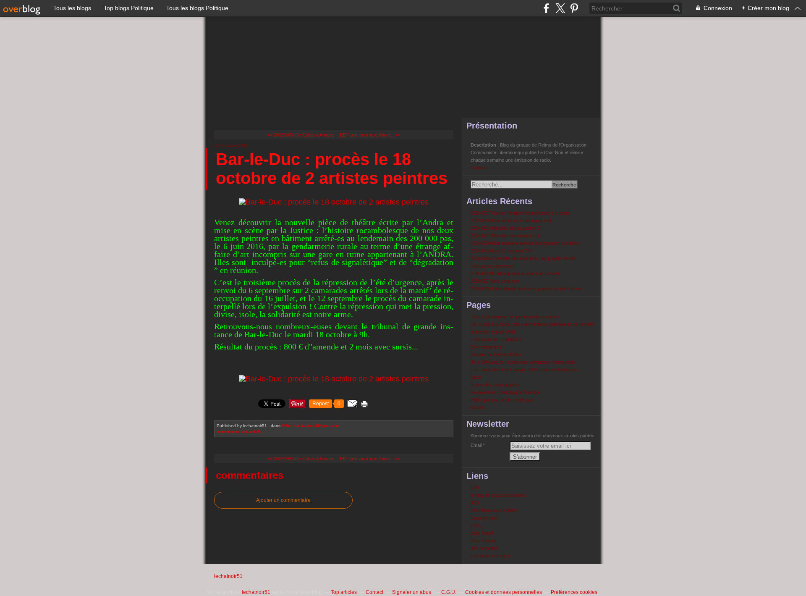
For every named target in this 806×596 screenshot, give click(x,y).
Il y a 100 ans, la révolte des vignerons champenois (523, 362)
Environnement (486, 346)
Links (476, 377)
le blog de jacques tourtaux (498, 495)
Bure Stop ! (482, 533)
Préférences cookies (574, 592)
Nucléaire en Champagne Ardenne (505, 392)
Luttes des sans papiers (495, 384)
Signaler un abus (412, 592)
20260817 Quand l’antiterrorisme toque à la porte (520, 212)
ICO (475, 502)
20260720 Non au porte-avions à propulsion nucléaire (525, 243)
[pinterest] (574, 8)
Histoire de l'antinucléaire (496, 354)
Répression (328, 425)
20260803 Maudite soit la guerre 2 (505, 228)
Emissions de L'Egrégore (496, 339)
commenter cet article (240, 431)
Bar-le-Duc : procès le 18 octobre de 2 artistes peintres (331, 168)
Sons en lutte (484, 517)
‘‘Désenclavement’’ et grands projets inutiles (515, 316)
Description (484, 144)
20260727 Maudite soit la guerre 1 (505, 235)
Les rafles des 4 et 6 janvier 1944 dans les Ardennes (524, 369)
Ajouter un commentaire (283, 500)
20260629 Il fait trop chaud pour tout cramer (515, 273)
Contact (479, 167)
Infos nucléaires (298, 425)
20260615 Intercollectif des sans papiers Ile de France (526, 288)
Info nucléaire (484, 548)
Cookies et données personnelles (503, 592)
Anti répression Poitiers (494, 510)
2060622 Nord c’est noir (495, 281)
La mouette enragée (491, 555)
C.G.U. (448, 592)
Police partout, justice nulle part (502, 399)
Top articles (344, 592)
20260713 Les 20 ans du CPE (501, 250)
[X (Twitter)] (560, 8)
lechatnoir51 (228, 576)
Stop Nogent (483, 540)
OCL (475, 487)
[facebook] (546, 8)
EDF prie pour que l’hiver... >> (370, 134)
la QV (476, 525)
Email (476, 445)
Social (477, 407)
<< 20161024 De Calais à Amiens (301, 134)
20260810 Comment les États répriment (511, 220)
